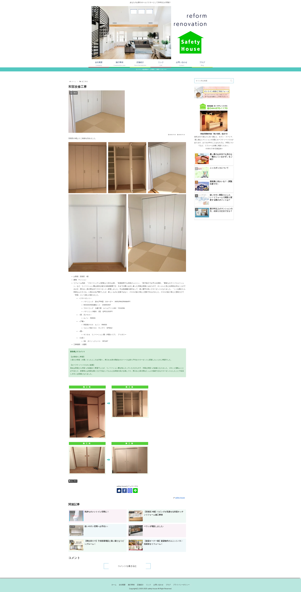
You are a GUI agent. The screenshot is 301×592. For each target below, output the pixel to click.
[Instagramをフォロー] (130, 490)
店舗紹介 (140, 585)
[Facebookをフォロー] (124, 490)
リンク (148, 585)
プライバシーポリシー (181, 585)
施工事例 (74, 481)
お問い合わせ (158, 585)
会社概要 (122, 585)
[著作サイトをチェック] (119, 490)
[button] (231, 80)
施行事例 (131, 585)
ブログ (168, 585)
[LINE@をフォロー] (135, 490)
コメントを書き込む (127, 566)
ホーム (113, 585)
